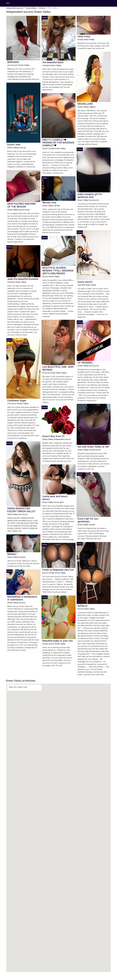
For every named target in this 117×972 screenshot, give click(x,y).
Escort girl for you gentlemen (88, 520)
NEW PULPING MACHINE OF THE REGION (21, 205)
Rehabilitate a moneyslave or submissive (22, 598)
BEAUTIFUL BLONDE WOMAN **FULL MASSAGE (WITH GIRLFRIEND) (58, 270)
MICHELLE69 (85, 103)
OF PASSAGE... (86, 362)
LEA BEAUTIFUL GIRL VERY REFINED (58, 368)
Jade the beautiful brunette (22, 279)
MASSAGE (13, 62)
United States (31, 8)
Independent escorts (14, 8)
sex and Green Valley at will (93, 446)
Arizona (42, 8)
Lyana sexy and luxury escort (55, 498)
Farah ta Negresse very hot (58, 569)
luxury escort (85, 281)
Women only (49, 202)
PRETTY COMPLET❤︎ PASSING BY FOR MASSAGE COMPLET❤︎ (58, 142)
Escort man (13, 144)
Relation (11, 554)
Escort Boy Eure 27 (53, 436)
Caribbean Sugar (16, 400)
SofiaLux (82, 605)
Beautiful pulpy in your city (57, 640)
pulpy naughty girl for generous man (90, 195)
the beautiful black (53, 62)
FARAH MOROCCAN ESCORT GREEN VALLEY (21, 510)
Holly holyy (84, 36)
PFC (8, 3)
